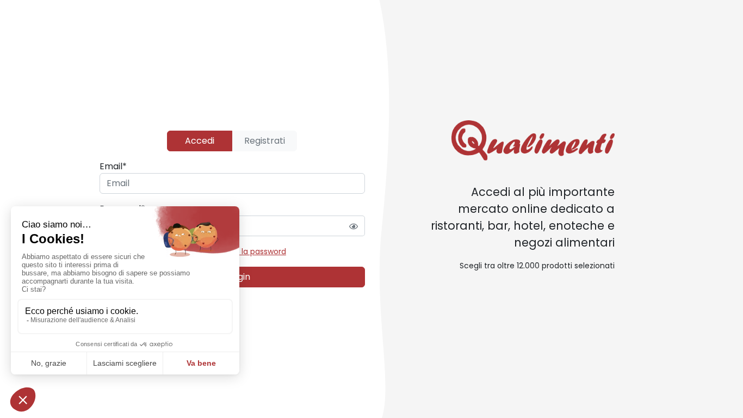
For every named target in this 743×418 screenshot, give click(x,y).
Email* (113, 166)
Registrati (264, 140)
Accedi (199, 140)
